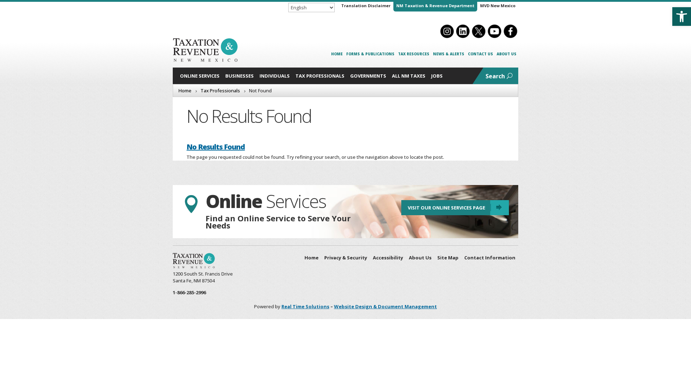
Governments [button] (368, 76)
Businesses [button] (239, 76)
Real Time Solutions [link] (305, 306)
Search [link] (495, 76)
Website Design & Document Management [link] (385, 306)
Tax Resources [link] (413, 53)
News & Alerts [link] (448, 53)
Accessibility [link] (388, 257)
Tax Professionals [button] (319, 76)
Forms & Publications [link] (370, 53)
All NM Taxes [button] (408, 76)
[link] (681, 16)
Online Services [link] (200, 76)
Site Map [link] (448, 257)
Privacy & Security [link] (345, 257)
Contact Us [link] (480, 53)
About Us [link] (506, 53)
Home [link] (337, 53)
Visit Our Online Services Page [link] (446, 207)
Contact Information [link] (489, 257)
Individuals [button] (274, 76)
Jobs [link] (437, 76)
